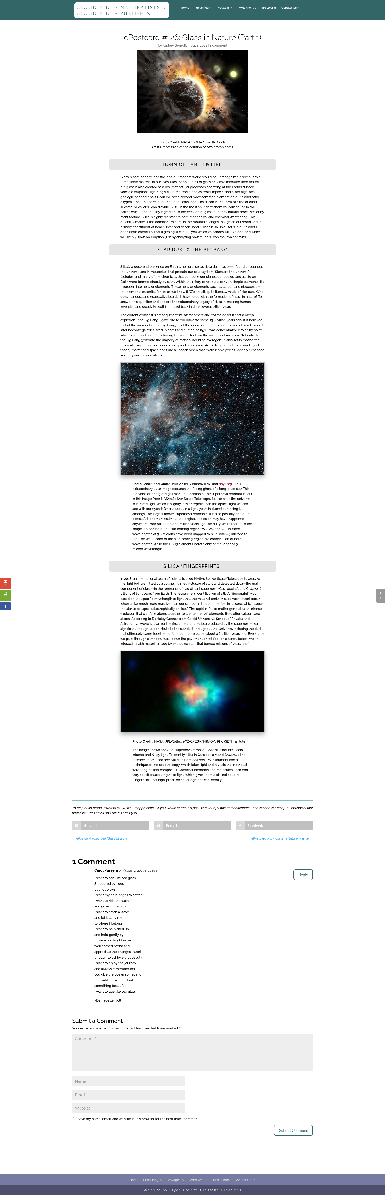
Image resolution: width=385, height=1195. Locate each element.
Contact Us (289, 7)
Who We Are (247, 7)
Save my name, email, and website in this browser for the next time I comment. (138, 1119)
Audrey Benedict (175, 45)
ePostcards (268, 7)
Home (185, 7)
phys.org (225, 484)
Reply (303, 875)
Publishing (201, 7)
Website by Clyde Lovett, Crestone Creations (193, 1190)
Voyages (223, 7)
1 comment (218, 45)
